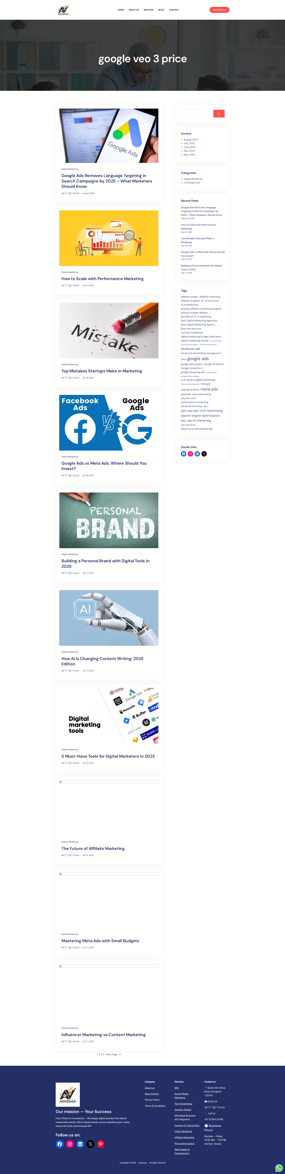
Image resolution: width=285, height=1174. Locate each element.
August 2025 (191, 139)
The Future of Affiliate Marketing (93, 848)
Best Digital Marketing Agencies (199, 320)
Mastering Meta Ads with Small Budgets (100, 941)
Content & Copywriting (187, 1125)
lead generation (190, 389)
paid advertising (201, 394)
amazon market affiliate (194, 312)
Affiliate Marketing (184, 1137)
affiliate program (190, 300)
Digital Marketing (69, 169)
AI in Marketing (189, 304)
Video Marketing (183, 1131)
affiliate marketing (210, 296)
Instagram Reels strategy (190, 376)
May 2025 (189, 150)
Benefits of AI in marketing (196, 316)
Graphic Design (183, 1109)
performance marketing (194, 402)
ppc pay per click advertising (202, 411)
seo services (188, 424)
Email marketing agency (190, 344)
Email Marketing (215, 341)
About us (150, 1087)
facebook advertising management (201, 353)
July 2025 (189, 143)
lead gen (206, 383)
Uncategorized (192, 182)
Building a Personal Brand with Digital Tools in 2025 (105, 563)
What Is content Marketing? (197, 428)
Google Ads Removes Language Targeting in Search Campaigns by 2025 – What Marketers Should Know (106, 181)
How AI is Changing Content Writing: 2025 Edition (102, 661)
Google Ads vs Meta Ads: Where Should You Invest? (104, 466)
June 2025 (189, 147)
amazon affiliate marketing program (201, 308)
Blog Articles (152, 1093)
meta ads (209, 389)
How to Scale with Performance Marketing (102, 278)
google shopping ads (193, 372)
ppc (205, 406)
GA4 (183, 359)
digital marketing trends (194, 340)
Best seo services (191, 328)
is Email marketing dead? (190, 384)
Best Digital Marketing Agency (198, 324)
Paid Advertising (183, 1103)
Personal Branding (184, 1143)
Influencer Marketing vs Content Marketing (103, 1034)
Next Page (113, 1054)
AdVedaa (142, 1162)
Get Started (219, 9)
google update (211, 372)
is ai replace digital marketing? (198, 379)
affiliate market (189, 296)
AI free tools (212, 300)
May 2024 (189, 154)
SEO (177, 1087)
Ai (202, 300)
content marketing (191, 332)
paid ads (186, 394)
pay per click (188, 398)
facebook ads (190, 349)
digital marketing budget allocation (201, 336)
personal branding (191, 406)
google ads (198, 358)
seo (183, 420)
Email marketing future (208, 344)
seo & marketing (199, 420)
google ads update (192, 364)
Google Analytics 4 (192, 368)
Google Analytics (214, 364)
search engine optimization (200, 416)
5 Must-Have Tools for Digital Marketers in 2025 (108, 756)
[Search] (219, 113)
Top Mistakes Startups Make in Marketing (101, 371)
